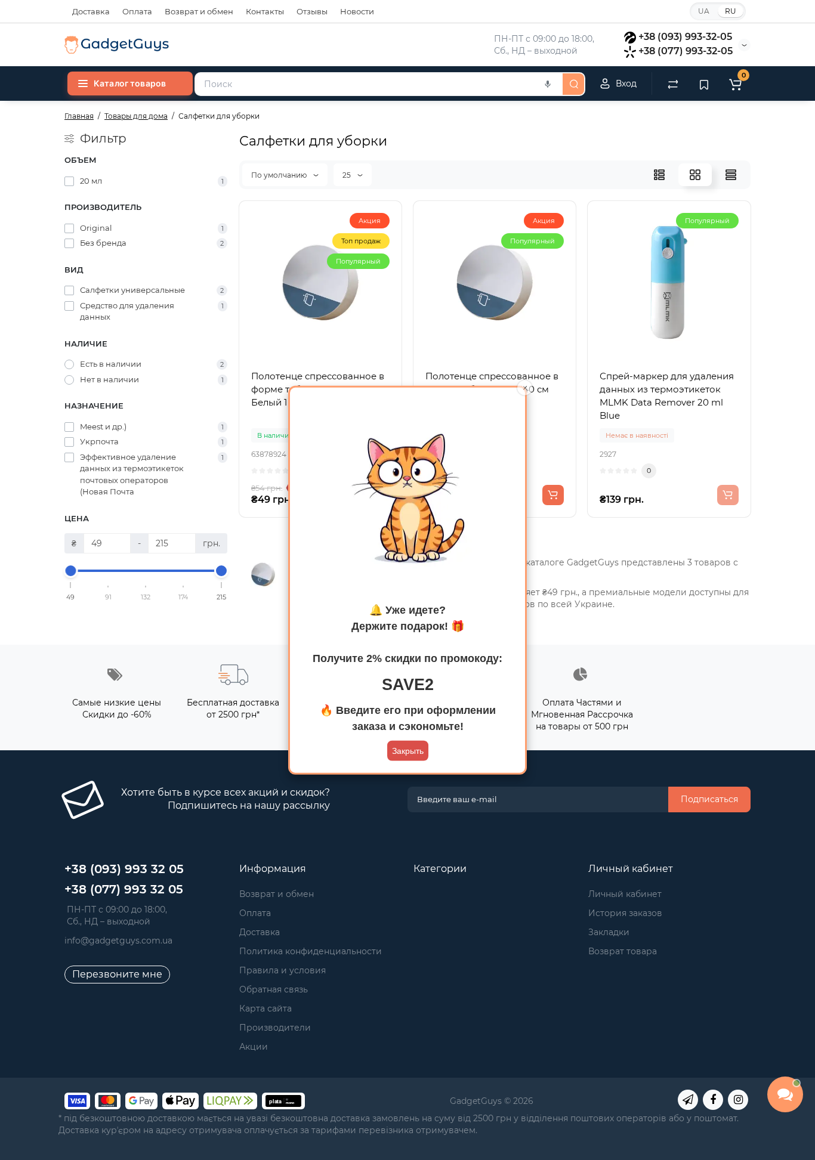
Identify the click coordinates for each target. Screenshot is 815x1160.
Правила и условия (282, 970)
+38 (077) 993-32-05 (685, 51)
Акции (253, 1046)
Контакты (265, 11)
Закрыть (408, 751)
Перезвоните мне (117, 974)
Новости (357, 11)
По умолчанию (279, 175)
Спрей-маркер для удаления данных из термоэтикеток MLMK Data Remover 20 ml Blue (667, 395)
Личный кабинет (625, 894)
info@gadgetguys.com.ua (118, 940)
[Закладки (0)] (704, 83)
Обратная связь (273, 989)
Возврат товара (622, 951)
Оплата (137, 11)
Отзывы (312, 11)
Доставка (91, 11)
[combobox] (377, 84)
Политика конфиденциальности (310, 951)
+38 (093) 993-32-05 (685, 36)
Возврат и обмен (199, 11)
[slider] (71, 571)
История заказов (625, 913)
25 (347, 175)
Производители (275, 1027)
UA (703, 11)
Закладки (608, 932)
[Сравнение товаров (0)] (673, 83)
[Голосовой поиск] (547, 84)
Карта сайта (265, 1008)
